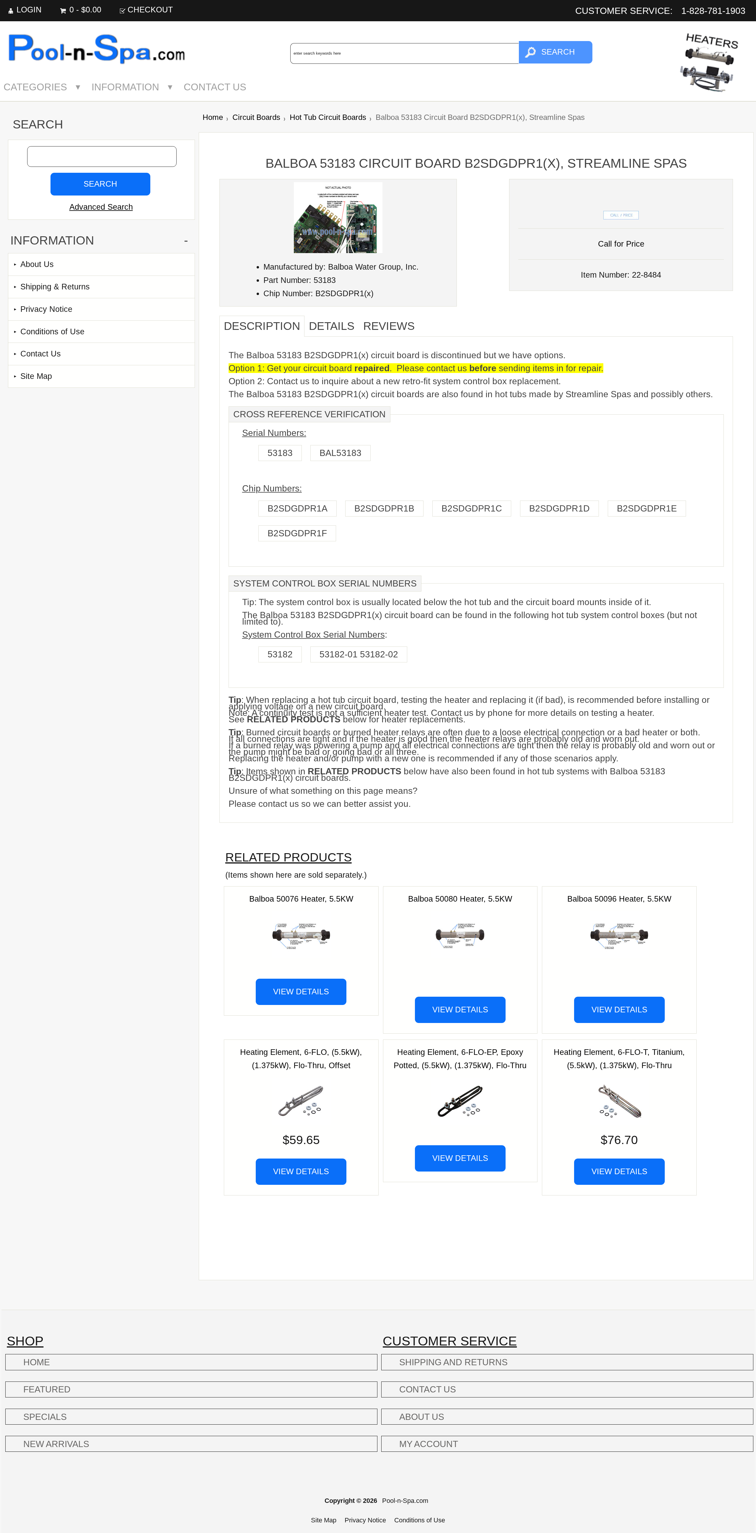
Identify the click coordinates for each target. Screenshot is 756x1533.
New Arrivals (56, 1444)
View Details (301, 991)
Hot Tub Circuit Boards (328, 117)
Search (38, 124)
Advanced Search (101, 206)
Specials (45, 1417)
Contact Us (215, 87)
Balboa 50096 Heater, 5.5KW (619, 898)
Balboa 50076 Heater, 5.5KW (301, 898)
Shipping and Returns (453, 1362)
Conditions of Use (52, 331)
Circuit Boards (256, 117)
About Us (37, 264)
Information (125, 87)
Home (213, 117)
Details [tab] (331, 326)
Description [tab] (262, 326)
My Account (428, 1444)
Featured (47, 1389)
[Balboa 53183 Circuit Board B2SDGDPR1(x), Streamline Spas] (338, 250)
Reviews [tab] (389, 326)
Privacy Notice (46, 309)
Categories (35, 87)
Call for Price (621, 243)
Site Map (36, 376)
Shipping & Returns (55, 286)
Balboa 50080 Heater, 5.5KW (460, 898)
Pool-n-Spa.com (405, 1500)
